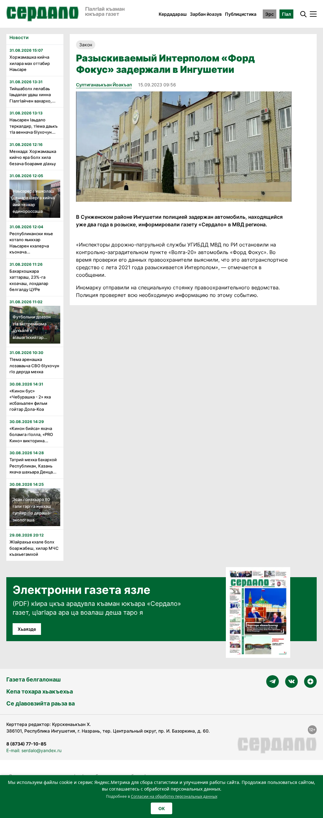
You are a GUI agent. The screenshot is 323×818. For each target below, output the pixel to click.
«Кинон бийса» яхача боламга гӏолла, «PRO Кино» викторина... (31, 434)
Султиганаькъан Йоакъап (104, 84)
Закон (85, 44)
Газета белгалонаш (33, 679)
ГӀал (286, 14)
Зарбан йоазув (206, 14)
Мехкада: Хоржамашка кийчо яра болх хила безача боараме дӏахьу (32, 157)
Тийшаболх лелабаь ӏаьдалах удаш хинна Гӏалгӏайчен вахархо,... (32, 94)
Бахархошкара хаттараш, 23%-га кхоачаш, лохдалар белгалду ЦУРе (28, 280)
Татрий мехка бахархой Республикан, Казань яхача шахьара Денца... (33, 465)
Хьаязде (27, 629)
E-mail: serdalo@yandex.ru (34, 750)
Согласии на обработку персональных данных (174, 796)
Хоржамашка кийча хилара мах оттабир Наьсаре (29, 63)
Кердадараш (173, 14)
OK (161, 808)
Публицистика (240, 14)
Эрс (269, 14)
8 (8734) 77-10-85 (26, 743)
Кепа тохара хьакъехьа (39, 691)
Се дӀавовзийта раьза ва (40, 703)
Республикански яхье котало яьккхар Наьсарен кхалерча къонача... (31, 243)
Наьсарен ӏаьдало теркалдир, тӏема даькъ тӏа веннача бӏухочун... (33, 126)
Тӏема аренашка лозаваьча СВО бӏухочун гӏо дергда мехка (34, 365)
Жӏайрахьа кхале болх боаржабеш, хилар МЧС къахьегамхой (34, 548)
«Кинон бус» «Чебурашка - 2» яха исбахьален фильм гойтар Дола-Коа (30, 400)
